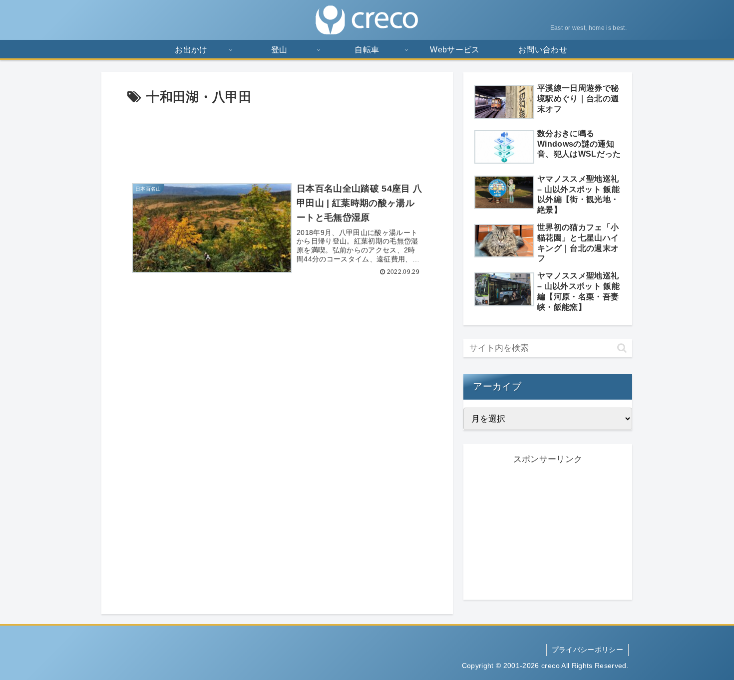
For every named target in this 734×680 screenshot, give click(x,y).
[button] (622, 348)
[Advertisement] (277, 139)
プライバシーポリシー (587, 650)
